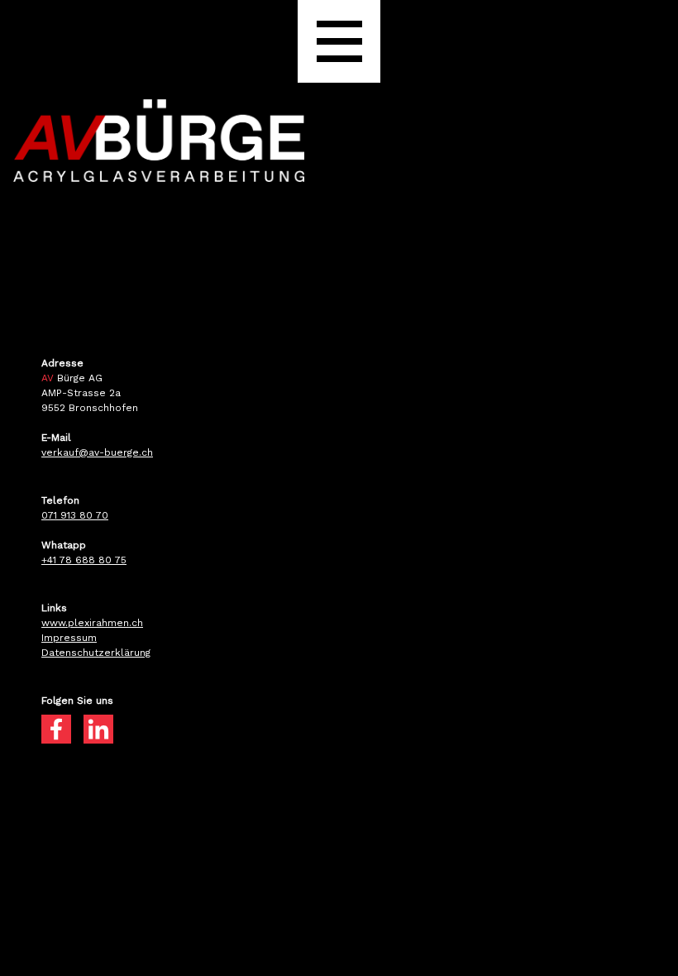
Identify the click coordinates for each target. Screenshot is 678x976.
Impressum (69, 637)
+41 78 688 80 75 (84, 560)
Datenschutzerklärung (95, 652)
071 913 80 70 (74, 515)
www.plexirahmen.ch (92, 623)
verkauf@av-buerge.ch (97, 452)
